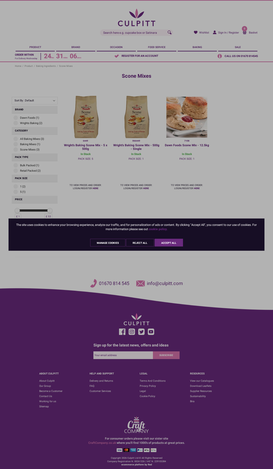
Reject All (140, 243)
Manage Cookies (108, 243)
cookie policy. (158, 229)
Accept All (168, 243)
